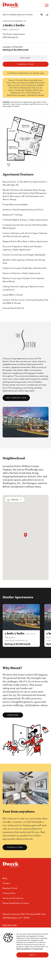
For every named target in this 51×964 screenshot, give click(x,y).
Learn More (12, 715)
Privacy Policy (38, 949)
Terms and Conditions (13, 898)
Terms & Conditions (23, 949)
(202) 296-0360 (10, 925)
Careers (6, 883)
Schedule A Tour (25, 64)
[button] (25, 535)
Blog (5, 878)
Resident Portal (10, 888)
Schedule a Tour (14, 847)
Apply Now (25, 58)
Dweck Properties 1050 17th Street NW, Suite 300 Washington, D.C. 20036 (24, 916)
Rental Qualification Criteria (16, 903)
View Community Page (16, 398)
